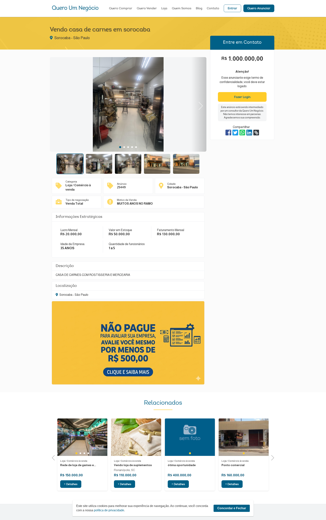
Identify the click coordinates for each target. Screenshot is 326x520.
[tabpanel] (128, 105)
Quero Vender (147, 8)
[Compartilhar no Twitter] (235, 132)
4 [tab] (132, 147)
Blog (199, 8)
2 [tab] (124, 147)
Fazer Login (242, 97)
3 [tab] (128, 147)
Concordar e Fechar (231, 508)
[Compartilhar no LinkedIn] (249, 132)
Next (198, 104)
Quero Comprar (120, 8)
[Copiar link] (256, 132)
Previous (57, 104)
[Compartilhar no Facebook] (228, 132)
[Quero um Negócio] (75, 8)
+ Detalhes (70, 484)
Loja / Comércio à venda (73, 461)
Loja (164, 8)
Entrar (232, 8)
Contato (213, 8)
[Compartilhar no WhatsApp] (242, 132)
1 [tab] (120, 147)
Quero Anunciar (258, 8)
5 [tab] (136, 147)
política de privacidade (109, 510)
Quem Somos (181, 8)
